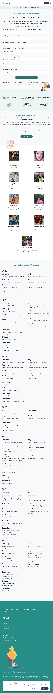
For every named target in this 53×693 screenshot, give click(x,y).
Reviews (5, 623)
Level (4, 63)
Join (46, 3)
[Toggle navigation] (50, 3)
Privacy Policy (5, 672)
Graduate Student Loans (9, 638)
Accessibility (6, 626)
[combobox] (26, 51)
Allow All (44, 689)
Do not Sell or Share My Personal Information (35, 672)
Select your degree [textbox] (8, 72)
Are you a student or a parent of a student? (15, 42)
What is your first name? (10, 29)
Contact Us (6, 628)
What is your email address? (11, 36)
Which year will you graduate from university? (16, 57)
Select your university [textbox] (9, 51)
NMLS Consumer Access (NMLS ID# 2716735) (20, 672)
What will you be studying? (10, 69)
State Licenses (10, 672)
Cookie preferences (47, 672)
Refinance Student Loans (9, 643)
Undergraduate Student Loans (11, 640)
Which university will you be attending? (14, 48)
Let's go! (26, 77)
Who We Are (6, 621)
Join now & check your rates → (32, 7)
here (47, 82)
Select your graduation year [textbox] (11, 59)
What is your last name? (34, 29)
